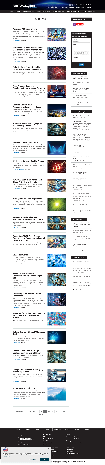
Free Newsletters (57, 429)
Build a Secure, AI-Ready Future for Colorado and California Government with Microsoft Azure (82, 270)
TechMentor (69, 449)
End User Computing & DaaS (43, 11)
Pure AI (45, 445)
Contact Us (18, 429)
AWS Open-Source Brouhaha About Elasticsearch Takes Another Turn (28, 49)
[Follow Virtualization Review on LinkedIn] (79, 4)
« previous (19, 411)
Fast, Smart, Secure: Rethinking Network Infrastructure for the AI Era (81, 262)
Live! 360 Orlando (77, 145)
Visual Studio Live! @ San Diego (81, 115)
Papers (52, 7)
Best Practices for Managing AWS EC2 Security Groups (27, 124)
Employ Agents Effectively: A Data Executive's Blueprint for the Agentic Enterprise (82, 224)
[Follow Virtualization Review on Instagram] (86, 4)
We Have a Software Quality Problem (29, 161)
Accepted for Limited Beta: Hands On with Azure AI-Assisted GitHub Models (29, 315)
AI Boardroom (47, 434)
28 (49, 411)
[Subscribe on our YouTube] (77, 25)
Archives (38, 429)
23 (30, 411)
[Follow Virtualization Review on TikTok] (83, 4)
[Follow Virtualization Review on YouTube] (88, 4)
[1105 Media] (23, 444)
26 (41, 411)
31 (60, 411)
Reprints (67, 429)
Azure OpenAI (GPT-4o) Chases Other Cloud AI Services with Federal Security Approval (29, 238)
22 (26, 411)
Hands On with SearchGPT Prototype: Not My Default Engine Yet (27, 276)
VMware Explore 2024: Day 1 (25, 142)
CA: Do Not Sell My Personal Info (77, 461)
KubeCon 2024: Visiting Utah (25, 388)
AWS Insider (46, 436)
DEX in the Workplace (22, 255)
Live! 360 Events (48, 441)
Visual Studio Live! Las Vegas (80, 204)
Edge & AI (18, 11)
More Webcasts (77, 290)
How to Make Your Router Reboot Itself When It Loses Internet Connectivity (82, 97)
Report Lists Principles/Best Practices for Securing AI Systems (28, 218)
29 (53, 411)
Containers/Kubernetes (28, 11)
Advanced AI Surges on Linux (25, 29)
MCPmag (68, 441)
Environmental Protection (73, 439)
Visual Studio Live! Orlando (79, 178)
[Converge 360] (26, 439)
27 (45, 411)
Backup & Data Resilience (89, 11)
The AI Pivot (69, 451)
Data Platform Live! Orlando (80, 172)
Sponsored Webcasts (79, 257)
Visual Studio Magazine (72, 453)
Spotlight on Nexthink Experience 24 (28, 198)
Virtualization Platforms (73, 11)
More (88, 7)
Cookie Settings (32, 459)
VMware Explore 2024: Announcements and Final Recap (27, 106)
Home (47, 7)
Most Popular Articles (79, 73)
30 (56, 411)
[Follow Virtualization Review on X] (81, 4)
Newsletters (65, 7)
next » (40, 414)
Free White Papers (78, 219)
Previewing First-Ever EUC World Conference (27, 295)
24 (34, 411)
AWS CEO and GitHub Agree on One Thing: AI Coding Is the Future (28, 181)
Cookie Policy (57, 461)
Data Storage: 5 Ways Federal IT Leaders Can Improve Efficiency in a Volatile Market (82, 238)
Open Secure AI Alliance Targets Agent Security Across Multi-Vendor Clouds (82, 89)
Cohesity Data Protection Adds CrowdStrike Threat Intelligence (27, 68)
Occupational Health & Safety (74, 443)
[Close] (48, 448)
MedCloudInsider (48, 443)
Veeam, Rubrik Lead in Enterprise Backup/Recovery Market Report (27, 352)
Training (78, 7)
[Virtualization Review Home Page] (25, 6)
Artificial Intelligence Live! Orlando (81, 151)
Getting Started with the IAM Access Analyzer (29, 333)
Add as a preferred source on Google (73, 4)
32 (64, 411)
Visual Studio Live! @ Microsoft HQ (82, 210)
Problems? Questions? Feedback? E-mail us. (57, 462)
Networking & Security (58, 11)
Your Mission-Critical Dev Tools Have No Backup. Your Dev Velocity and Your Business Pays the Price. (82, 284)
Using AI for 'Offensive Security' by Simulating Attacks (28, 370)
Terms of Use (66, 461)
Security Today (70, 447)
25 (37, 411)
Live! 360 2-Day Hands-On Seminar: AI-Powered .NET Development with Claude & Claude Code (82, 185)
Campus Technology (49, 439)
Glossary (87, 429)
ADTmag (68, 434)
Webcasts (57, 7)
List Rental (77, 429)
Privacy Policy (83, 49)
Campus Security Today (72, 436)
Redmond (68, 445)
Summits (83, 7)
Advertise (71, 7)
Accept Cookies (44, 459)
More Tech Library (78, 250)
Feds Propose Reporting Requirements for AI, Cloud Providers (29, 87)
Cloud (11, 11)
